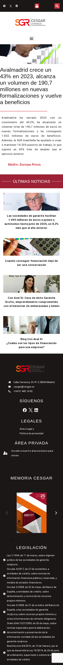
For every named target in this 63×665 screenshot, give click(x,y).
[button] (57, 6)
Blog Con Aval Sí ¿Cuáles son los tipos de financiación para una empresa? (31, 343)
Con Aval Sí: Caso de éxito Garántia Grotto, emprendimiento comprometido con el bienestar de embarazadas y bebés (32, 302)
